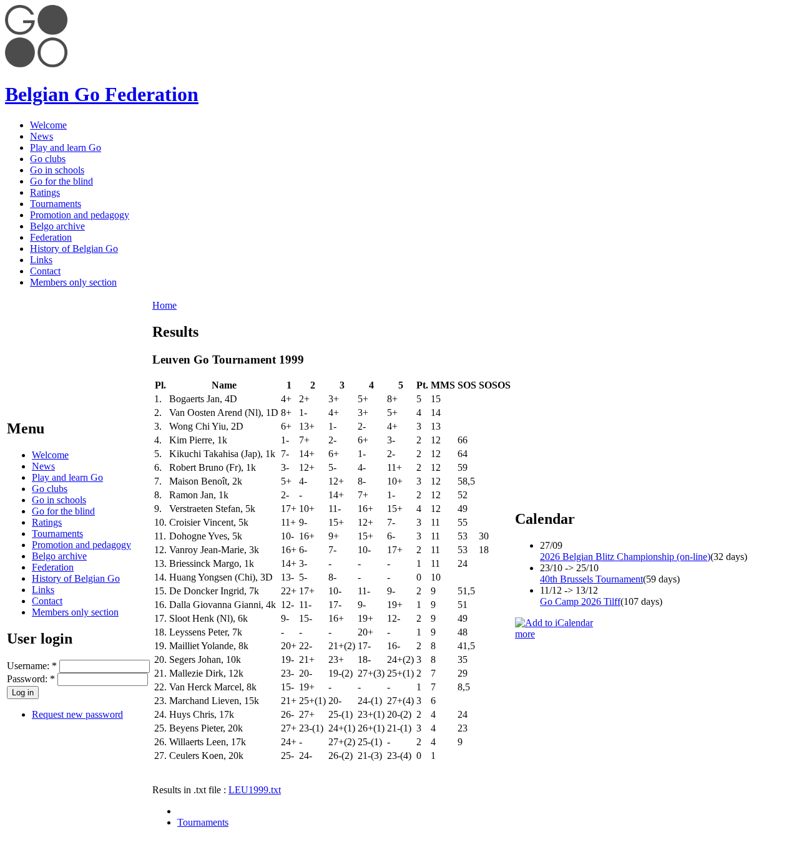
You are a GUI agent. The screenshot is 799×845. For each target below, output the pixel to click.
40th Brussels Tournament (591, 579)
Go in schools (57, 170)
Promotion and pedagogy (79, 215)
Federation (51, 237)
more (525, 634)
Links (41, 259)
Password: (31, 679)
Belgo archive (57, 226)
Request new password (77, 714)
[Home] (36, 64)
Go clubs (48, 158)
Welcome (48, 125)
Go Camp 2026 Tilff (580, 601)
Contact (45, 271)
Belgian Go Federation (102, 94)
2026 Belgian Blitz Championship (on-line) (625, 556)
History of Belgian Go (74, 248)
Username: (32, 665)
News (41, 136)
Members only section (73, 282)
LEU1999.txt (254, 790)
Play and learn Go (65, 147)
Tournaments (55, 203)
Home (164, 305)
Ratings (45, 192)
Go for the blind (61, 181)
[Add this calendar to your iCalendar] (554, 622)
